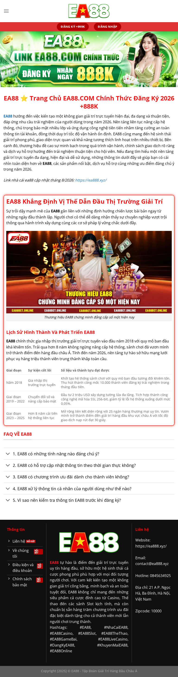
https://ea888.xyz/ (90, 180)
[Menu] (6, 11)
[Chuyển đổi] (8, 454)
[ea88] (89, 11)
